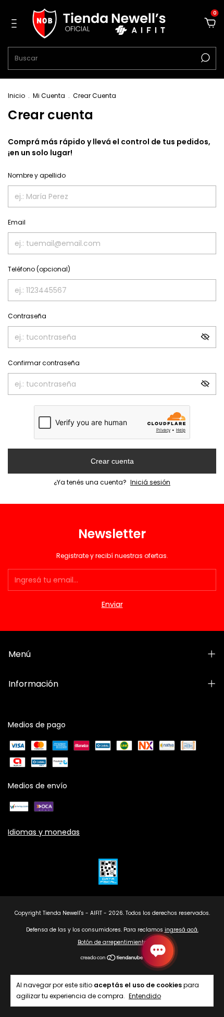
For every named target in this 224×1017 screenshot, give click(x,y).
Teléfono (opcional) (39, 269)
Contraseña (27, 316)
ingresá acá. (181, 930)
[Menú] (16, 24)
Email (17, 222)
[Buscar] (204, 58)
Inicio (16, 95)
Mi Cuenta (49, 95)
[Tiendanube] (112, 958)
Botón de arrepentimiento (112, 942)
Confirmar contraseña (44, 362)
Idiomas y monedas (44, 832)
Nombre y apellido (37, 175)
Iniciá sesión (150, 482)
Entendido (145, 995)
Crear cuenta (112, 461)
